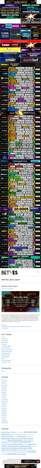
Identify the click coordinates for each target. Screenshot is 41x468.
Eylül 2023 (4, 419)
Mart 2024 (4, 408)
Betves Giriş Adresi (17, 438)
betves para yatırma (6, 444)
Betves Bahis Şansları (6, 353)
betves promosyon (25, 444)
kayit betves (4, 454)
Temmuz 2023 (5, 422)
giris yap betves (15, 451)
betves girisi (21, 436)
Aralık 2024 (4, 392)
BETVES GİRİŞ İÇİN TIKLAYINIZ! (20, 41)
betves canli (6, 434)
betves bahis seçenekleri (20, 432)
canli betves (13, 450)
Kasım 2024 (4, 394)
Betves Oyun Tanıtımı (6, 362)
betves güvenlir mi (28, 440)
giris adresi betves (31, 449)
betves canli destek (14, 434)
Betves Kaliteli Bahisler (6, 360)
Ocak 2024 (4, 412)
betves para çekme (17, 444)
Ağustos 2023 (5, 421)
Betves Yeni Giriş (18, 448)
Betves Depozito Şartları (7, 351)
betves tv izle (18, 446)
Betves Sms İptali (5, 356)
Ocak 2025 (4, 390)
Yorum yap (5, 328)
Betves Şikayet (5, 338)
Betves (4, 324)
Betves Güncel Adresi (15, 326)
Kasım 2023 (4, 415)
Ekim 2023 (4, 417)
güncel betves (32, 451)
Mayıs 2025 (4, 386)
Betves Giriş (4, 344)
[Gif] (20, 113)
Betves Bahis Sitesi (30, 432)
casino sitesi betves (22, 450)
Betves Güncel (5, 340)
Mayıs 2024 (4, 404)
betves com (15, 436)
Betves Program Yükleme (7, 349)
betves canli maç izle (23, 434)
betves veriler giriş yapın (26, 326)
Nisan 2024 (4, 406)
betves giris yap (29, 436)
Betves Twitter (26, 446)
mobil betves (11, 454)
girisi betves (9, 451)
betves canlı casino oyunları (31, 434)
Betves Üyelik (28, 448)
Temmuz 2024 (5, 401)
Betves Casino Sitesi (7, 436)
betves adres (5, 432)
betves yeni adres (34, 446)
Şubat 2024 (4, 410)
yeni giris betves (21, 454)
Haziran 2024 (4, 403)
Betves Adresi (5, 342)
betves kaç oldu (10, 442)
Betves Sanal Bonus (6, 347)
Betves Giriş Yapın (9, 286)
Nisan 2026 (4, 381)
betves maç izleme (16, 442)
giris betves (4, 451)
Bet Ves (3, 337)
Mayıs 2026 (4, 379)
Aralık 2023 (4, 413)
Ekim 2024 (4, 395)
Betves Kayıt (5, 442)
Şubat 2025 (4, 388)
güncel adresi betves (23, 451)
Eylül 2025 (4, 383)
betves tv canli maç (8, 446)
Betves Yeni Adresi (7, 448)
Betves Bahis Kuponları (6, 346)
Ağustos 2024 (5, 399)
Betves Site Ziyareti (6, 355)
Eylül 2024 (4, 397)
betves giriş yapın (7, 326)
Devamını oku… (17, 321)
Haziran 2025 (4, 385)
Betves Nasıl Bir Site (26, 442)
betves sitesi (32, 444)
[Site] (20, 69)
